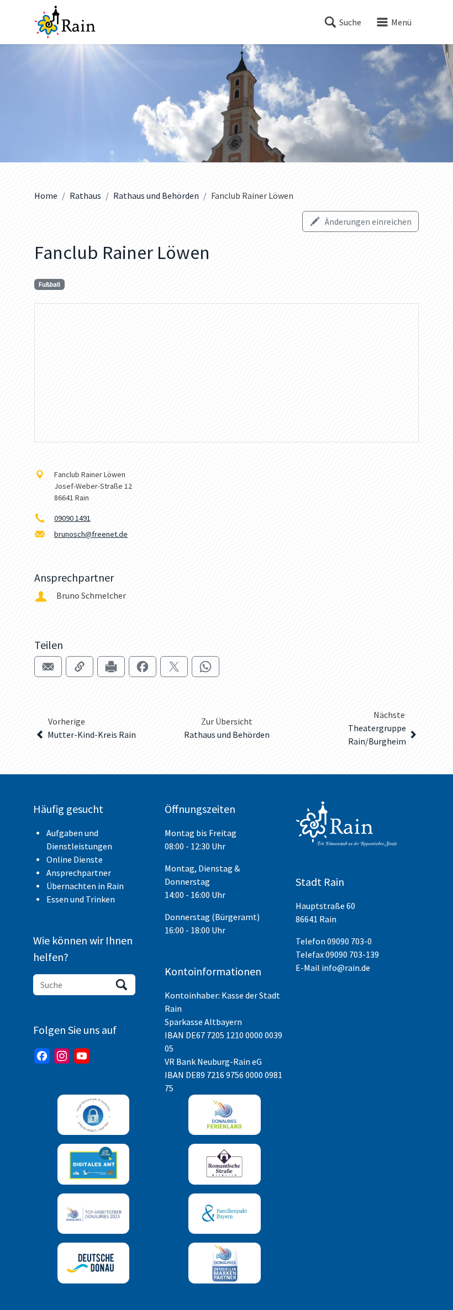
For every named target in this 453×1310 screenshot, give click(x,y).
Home (45, 195)
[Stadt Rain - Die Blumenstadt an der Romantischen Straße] (65, 22)
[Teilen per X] (174, 666)
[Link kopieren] (79, 666)
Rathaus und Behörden (156, 195)
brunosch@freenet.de (91, 534)
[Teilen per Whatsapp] (205, 666)
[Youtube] (82, 1056)
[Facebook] (42, 1056)
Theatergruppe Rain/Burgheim (377, 734)
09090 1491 (72, 518)
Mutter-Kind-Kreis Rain (92, 734)
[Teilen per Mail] (48, 666)
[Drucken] (111, 666)
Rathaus (85, 195)
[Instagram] (62, 1056)
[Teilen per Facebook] (142, 666)
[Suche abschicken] (121, 984)
